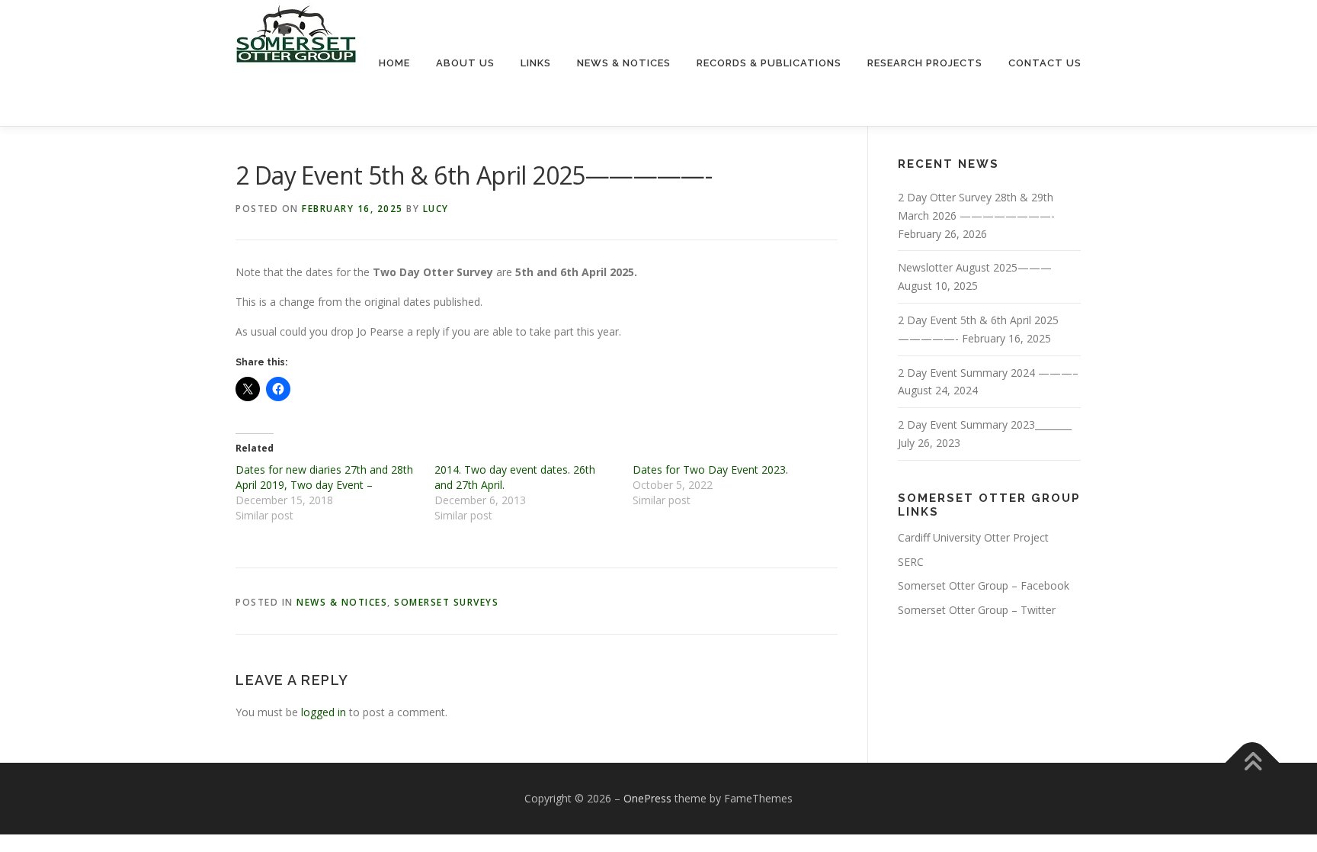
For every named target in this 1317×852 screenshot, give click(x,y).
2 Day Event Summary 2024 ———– (988, 372)
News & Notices (624, 63)
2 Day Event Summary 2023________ (985, 424)
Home (394, 63)
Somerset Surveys (446, 602)
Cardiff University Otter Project (973, 537)
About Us (465, 63)
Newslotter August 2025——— (975, 267)
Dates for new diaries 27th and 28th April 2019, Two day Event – (324, 477)
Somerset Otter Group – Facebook (983, 585)
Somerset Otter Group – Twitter (977, 610)
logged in (323, 712)
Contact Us (1044, 63)
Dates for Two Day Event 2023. (710, 469)
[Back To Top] (1253, 763)
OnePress (647, 798)
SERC (911, 562)
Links (536, 63)
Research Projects (924, 63)
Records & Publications (769, 63)
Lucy (436, 208)
